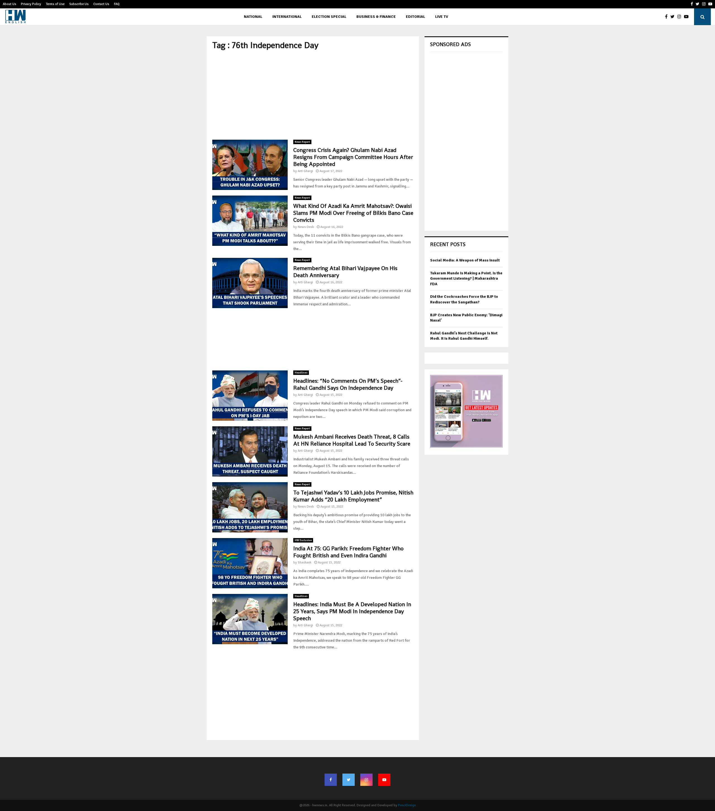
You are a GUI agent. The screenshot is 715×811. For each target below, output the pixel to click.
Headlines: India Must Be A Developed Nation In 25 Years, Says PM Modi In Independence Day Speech (352, 611)
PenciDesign (407, 805)
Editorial (415, 16)
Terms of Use (55, 4)
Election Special (329, 16)
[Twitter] (673, 16)
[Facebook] (667, 16)
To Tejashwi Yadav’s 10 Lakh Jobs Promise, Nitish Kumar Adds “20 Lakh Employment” (353, 496)
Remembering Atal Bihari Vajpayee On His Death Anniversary (345, 272)
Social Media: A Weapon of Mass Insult (465, 260)
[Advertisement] (312, 95)
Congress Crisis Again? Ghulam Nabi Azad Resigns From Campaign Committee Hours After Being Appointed (353, 157)
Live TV (441, 16)
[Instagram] (680, 16)
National (253, 16)
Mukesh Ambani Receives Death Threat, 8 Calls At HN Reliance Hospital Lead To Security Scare (351, 440)
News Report (302, 142)
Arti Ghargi (305, 171)
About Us (9, 4)
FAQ (117, 4)
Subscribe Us (79, 4)
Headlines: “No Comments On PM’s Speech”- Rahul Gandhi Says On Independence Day (347, 384)
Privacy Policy (31, 4)
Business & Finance (376, 16)
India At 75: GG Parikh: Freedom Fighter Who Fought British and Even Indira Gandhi (348, 552)
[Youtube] (687, 16)
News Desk (306, 227)
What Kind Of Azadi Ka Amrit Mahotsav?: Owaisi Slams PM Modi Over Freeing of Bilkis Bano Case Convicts (353, 212)
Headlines (301, 372)
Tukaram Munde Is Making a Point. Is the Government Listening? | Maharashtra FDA (466, 278)
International (287, 16)
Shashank (304, 562)
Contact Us (101, 4)
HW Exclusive (303, 540)
